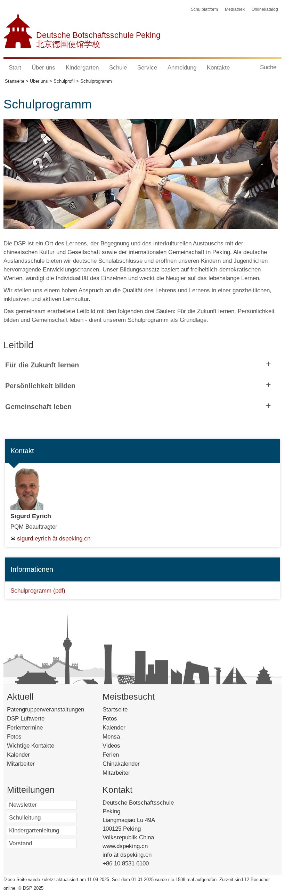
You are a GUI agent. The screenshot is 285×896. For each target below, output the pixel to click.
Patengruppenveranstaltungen (45, 709)
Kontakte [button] (218, 67)
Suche (268, 67)
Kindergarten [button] (82, 67)
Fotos (14, 736)
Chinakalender (129, 763)
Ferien (119, 754)
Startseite (126, 709)
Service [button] (147, 67)
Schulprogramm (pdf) (37, 590)
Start (15, 67)
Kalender (18, 754)
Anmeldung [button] (182, 67)
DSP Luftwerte (25, 718)
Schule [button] (118, 67)
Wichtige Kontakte (30, 745)
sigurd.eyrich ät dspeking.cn (53, 538)
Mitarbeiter (21, 763)
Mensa (121, 736)
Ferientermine (25, 727)
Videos (121, 745)
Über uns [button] (43, 67)
